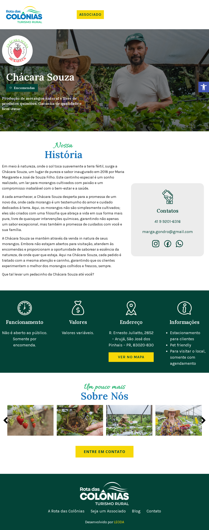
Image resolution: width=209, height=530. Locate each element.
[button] (203, 87)
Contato (154, 511)
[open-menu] (168, 14)
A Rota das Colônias (66, 511)
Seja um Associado (108, 511)
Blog (136, 511)
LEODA (119, 522)
